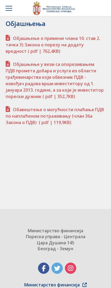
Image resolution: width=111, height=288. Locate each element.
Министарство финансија (52, 285)
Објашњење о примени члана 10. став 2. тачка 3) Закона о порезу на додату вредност (53, 44)
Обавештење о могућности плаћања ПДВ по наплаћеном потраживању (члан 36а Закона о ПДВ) (55, 116)
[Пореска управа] (55, 8)
